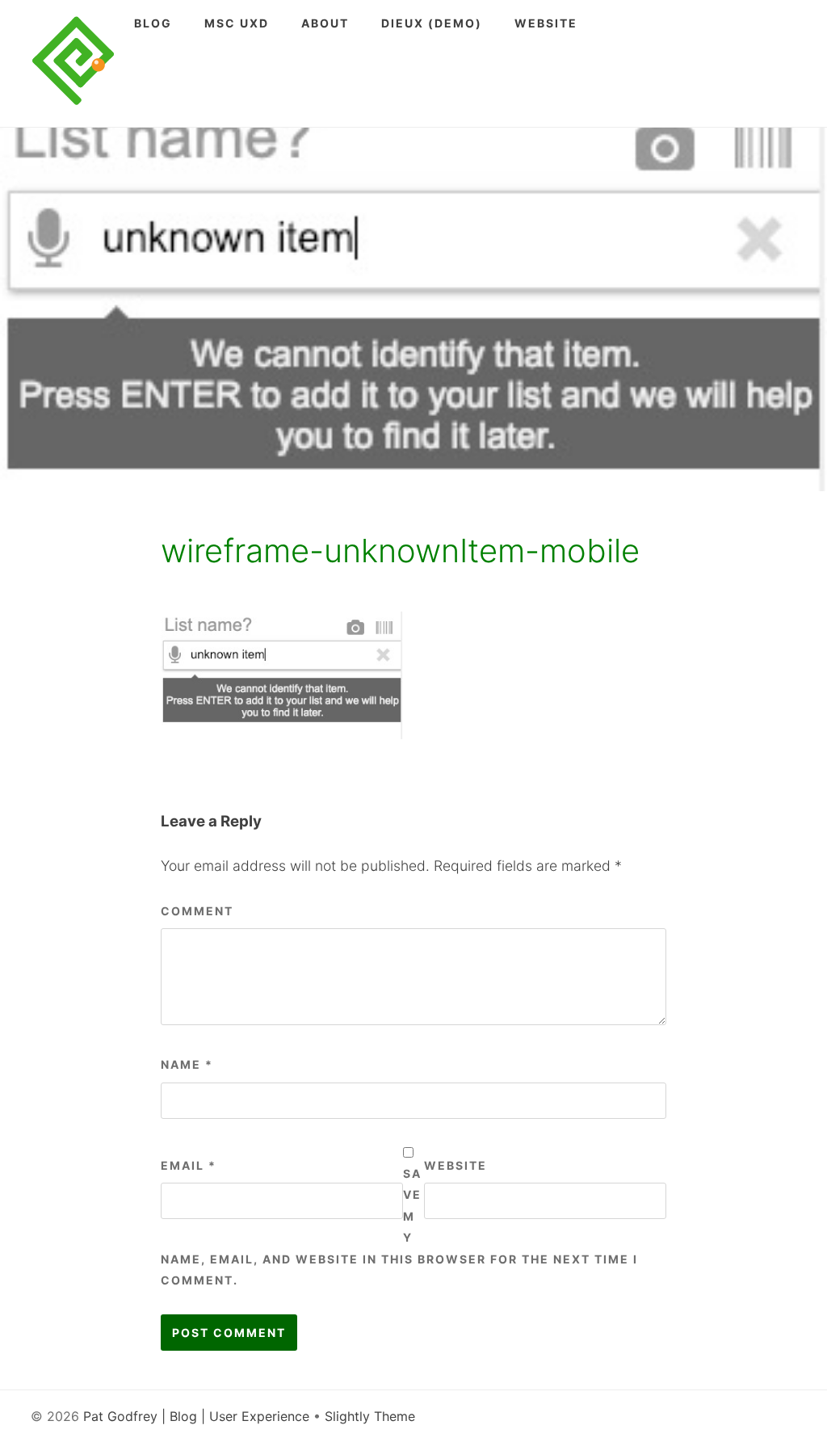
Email (188, 1165)
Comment (197, 911)
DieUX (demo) (431, 23)
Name (187, 1064)
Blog (153, 23)
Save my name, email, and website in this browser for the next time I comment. (399, 1227)
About (325, 23)
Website (545, 23)
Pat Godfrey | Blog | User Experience (196, 1416)
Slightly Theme (370, 1416)
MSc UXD (236, 23)
